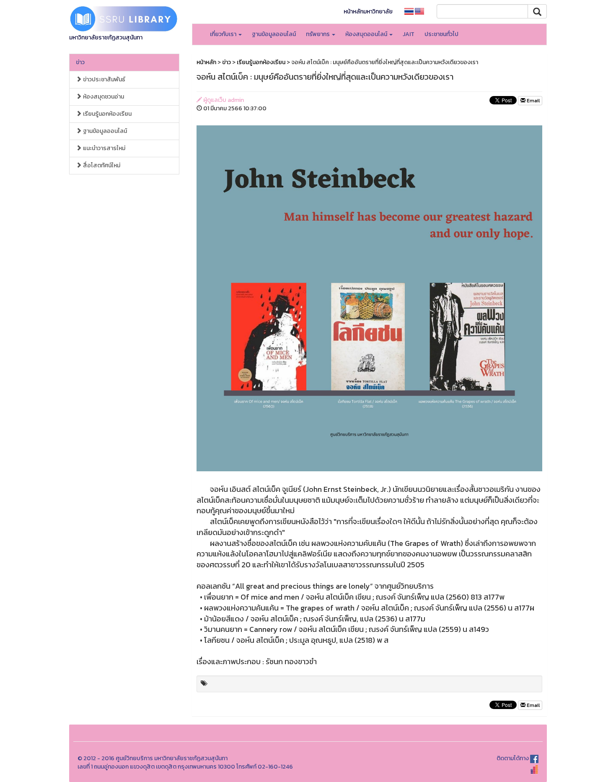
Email (532, 100)
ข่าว (80, 62)
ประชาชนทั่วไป (441, 34)
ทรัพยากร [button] (318, 34)
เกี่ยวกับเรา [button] (224, 34)
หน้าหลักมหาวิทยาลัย (368, 11)
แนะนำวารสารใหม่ (103, 148)
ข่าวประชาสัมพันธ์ (103, 79)
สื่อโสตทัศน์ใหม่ (101, 165)
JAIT (408, 34)
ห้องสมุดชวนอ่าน (103, 96)
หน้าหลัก (206, 62)
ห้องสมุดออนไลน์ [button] (366, 34)
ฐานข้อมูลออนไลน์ (274, 34)
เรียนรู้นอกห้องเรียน (107, 113)
